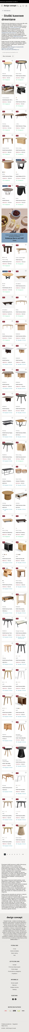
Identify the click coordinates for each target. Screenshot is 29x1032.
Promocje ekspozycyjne (14, 967)
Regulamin (15, 1024)
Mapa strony (5, 1025)
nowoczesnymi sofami (15, 27)
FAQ (14, 955)
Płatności (14, 985)
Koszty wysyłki (14, 983)
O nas (14, 948)
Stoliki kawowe (7, 10)
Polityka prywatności (7, 1024)
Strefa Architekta (14, 951)
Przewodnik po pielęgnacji (14, 971)
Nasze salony (14, 953)
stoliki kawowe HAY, (18, 36)
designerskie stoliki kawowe (9, 32)
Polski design (14, 969)
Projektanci (14, 973)
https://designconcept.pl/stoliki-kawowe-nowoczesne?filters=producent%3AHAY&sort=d (13, 48)
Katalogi (14, 989)
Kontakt (14, 964)
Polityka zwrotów (14, 987)
